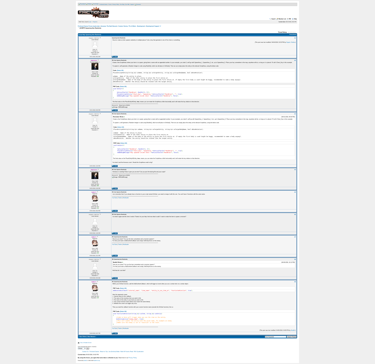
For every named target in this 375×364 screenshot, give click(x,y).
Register (95, 21)
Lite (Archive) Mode (114, 351)
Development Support (152, 26)
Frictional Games (103, 4)
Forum (110, 4)
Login (90, 21)
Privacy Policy (115, 4)
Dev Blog (122, 4)
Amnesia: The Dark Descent (109, 26)
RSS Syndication (139, 351)
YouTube (114, 197)
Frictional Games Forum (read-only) (88, 26)
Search (273, 19)
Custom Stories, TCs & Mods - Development (131, 26)
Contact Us (85, 351)
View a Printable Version (86, 342)
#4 (295, 169)
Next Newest (91, 336)
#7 (295, 237)
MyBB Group (97, 360)
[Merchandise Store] (138, 4)
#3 (295, 114)
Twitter (120, 197)
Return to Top (104, 351)
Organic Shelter (290, 42)
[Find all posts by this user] (115, 57)
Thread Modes (293, 34)
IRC (290, 19)
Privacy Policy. (133, 357)
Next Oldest (82, 336)
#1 (295, 38)
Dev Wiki (127, 4)
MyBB (85, 360)
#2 (295, 60)
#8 (295, 259)
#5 (295, 192)
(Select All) (120, 70)
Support (132, 4)
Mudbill (293, 330)
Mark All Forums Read (126, 351)
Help (295, 19)
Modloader (126, 197)
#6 (295, 214)
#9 (295, 282)
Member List (282, 19)
